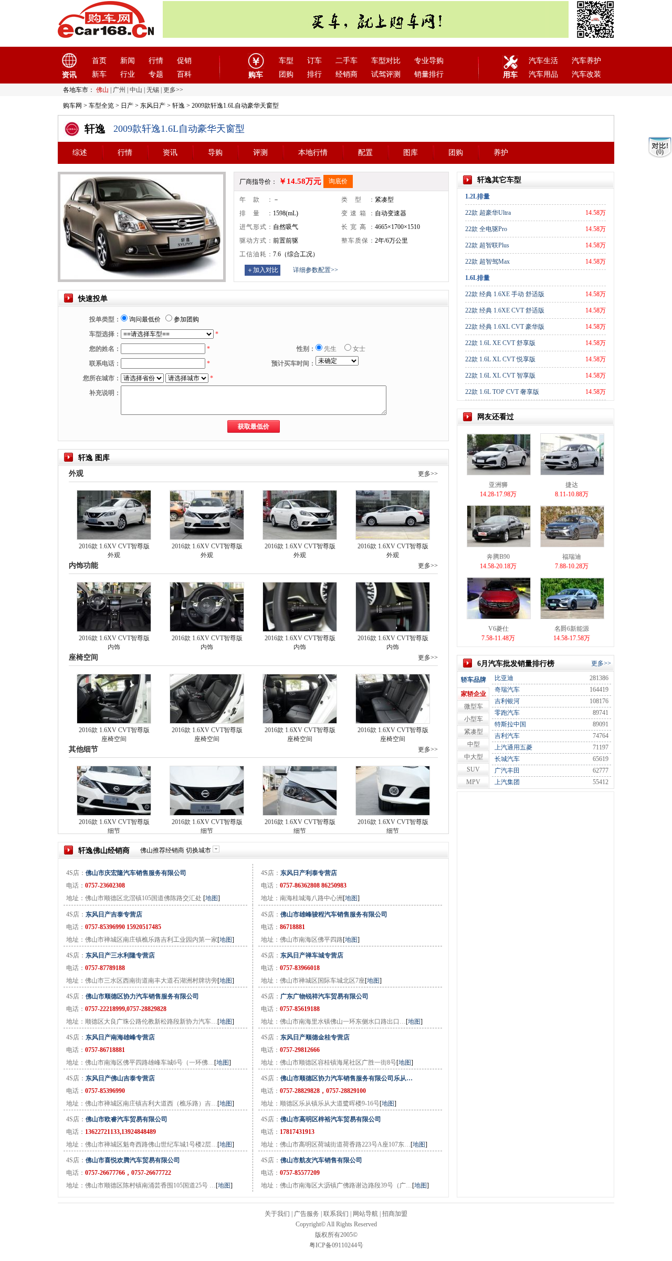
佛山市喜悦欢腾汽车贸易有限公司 (133, 1160)
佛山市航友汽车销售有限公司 (321, 1160)
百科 (184, 74)
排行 (314, 74)
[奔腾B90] (498, 525)
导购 (215, 153)
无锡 (152, 89)
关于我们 (277, 1213)
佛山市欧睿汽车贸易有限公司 (126, 1119)
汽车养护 (586, 61)
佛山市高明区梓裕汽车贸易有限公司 (330, 1119)
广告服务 (306, 1213)
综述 (79, 153)
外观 (76, 473)
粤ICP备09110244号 (336, 1245)
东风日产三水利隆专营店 (120, 955)
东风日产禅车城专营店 (311, 955)
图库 (410, 153)
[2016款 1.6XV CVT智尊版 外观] (114, 514)
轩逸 (178, 105)
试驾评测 (386, 74)
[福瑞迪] (572, 525)
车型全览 (101, 105)
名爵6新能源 (571, 628)
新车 (99, 74)
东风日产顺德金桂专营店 (315, 1037)
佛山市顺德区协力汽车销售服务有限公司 (142, 996)
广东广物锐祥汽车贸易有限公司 (324, 996)
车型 (286, 61)
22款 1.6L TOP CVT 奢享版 (502, 391)
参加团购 (185, 319)
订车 (314, 61)
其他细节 (83, 749)
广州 (119, 89)
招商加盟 (394, 1213)
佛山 (102, 89)
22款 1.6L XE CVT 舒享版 (500, 343)
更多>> (428, 473)
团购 (286, 74)
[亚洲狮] (498, 453)
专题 (156, 74)
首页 (99, 61)
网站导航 (365, 1213)
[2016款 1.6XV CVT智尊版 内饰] (114, 606)
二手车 (346, 61)
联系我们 (336, 1213)
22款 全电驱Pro (486, 229)
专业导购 (429, 61)
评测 (260, 153)
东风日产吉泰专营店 (114, 914)
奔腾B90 (498, 556)
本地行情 (313, 153)
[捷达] (572, 453)
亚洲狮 (498, 484)
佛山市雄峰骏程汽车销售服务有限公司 (333, 914)
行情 (156, 61)
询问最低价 (144, 319)
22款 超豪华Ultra (488, 212)
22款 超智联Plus (487, 245)
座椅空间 (83, 657)
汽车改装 (586, 74)
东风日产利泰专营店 (308, 873)
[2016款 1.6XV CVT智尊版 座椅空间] (114, 698)
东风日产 (152, 105)
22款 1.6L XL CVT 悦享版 (500, 359)
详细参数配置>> (315, 270)
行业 (127, 74)
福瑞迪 (571, 556)
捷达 (571, 484)
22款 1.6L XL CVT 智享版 (500, 375)
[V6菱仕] (498, 597)
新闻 (127, 61)
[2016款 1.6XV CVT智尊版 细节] (114, 790)
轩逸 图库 (94, 458)
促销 (184, 61)
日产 (127, 105)
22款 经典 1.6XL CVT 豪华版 (504, 326)
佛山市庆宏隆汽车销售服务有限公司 (136, 873)
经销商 (346, 74)
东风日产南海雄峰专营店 (120, 1037)
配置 (365, 153)
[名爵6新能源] (572, 597)
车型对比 (386, 61)
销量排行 (429, 74)
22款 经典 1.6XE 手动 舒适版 (504, 294)
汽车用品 (543, 74)
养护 (501, 153)
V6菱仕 (498, 628)
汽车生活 (543, 61)
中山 (136, 89)
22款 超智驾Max (487, 261)
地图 (211, 898)
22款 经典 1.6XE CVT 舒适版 (504, 310)
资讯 (170, 153)
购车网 (72, 105)
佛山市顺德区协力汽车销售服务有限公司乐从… (346, 1078)
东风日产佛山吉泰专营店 (120, 1078)
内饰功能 (83, 565)
